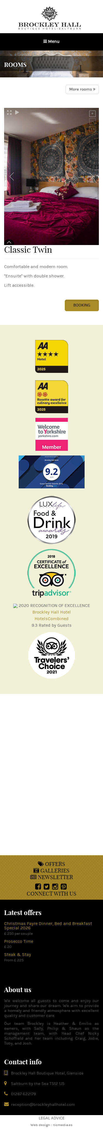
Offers (54, 863)
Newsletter (55, 877)
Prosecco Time (18, 941)
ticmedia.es (63, 1125)
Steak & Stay (17, 954)
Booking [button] (81, 305)
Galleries (54, 870)
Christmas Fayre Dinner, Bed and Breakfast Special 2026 (48, 926)
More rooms (81, 89)
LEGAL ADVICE (52, 1118)
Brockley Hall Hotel (51, 612)
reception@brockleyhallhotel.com (43, 1104)
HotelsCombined (52, 618)
